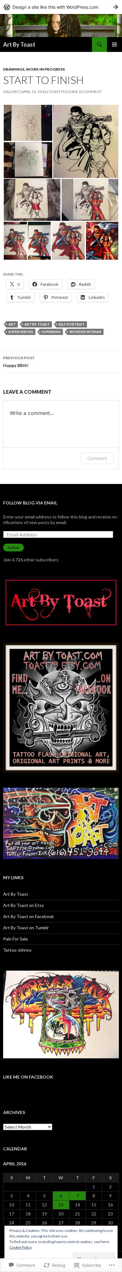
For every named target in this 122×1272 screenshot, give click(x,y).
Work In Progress (45, 69)
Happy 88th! (19, 361)
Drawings (13, 69)
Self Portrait (71, 324)
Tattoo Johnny (17, 950)
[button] (28, 123)
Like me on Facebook (28, 1076)
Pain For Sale (15, 938)
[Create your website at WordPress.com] (61, 7)
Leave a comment (84, 91)
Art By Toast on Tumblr (26, 927)
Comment (97, 458)
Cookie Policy (20, 1247)
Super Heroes (20, 332)
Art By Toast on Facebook (28, 916)
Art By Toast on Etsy (23, 905)
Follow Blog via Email (30, 502)
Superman (51, 332)
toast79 (57, 91)
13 (61, 1204)
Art (12, 324)
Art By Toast (19, 44)
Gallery (11, 91)
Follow (13, 547)
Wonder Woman (85, 332)
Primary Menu (114, 44)
